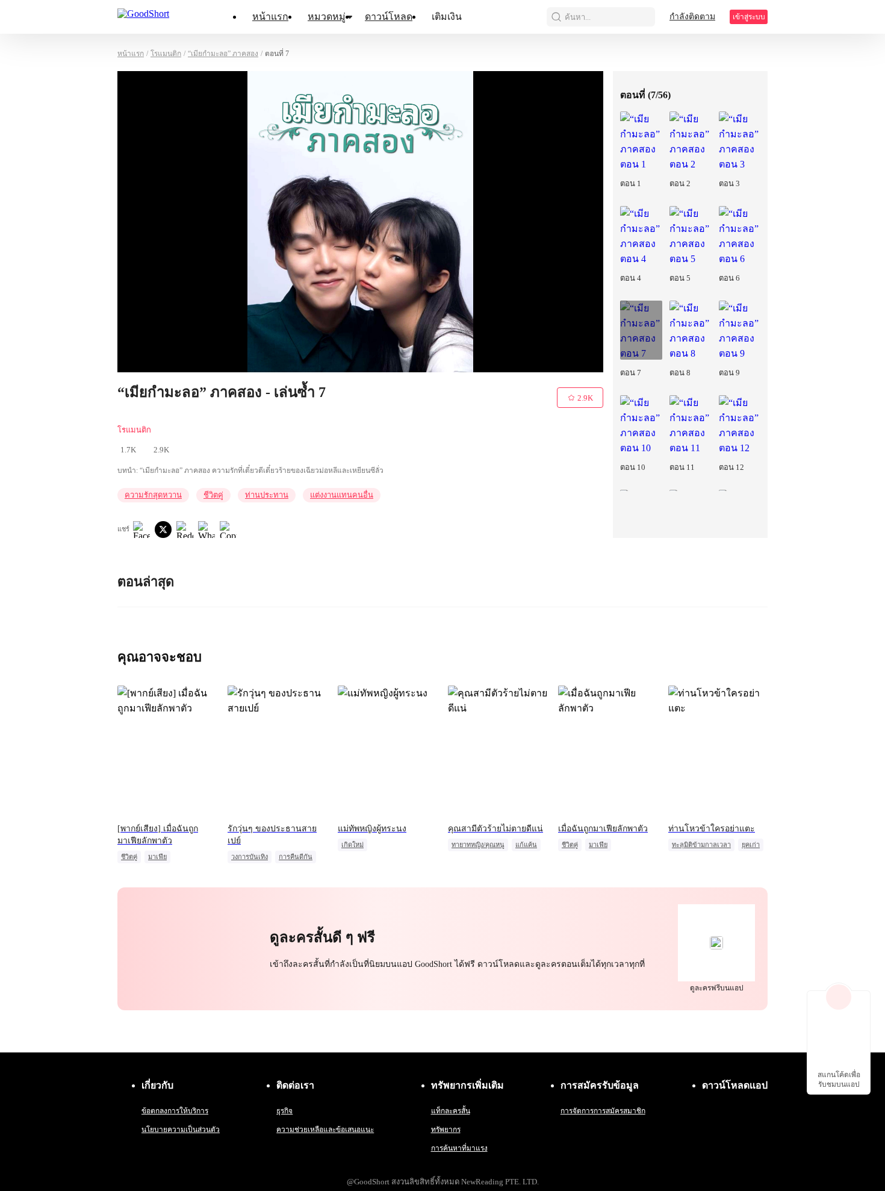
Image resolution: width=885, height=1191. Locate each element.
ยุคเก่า (751, 844)
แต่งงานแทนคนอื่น (341, 494)
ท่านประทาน (266, 494)
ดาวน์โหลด (388, 16)
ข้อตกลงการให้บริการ (174, 1111)
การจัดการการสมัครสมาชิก (602, 1111)
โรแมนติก (166, 53)
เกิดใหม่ (352, 844)
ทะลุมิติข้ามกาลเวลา (701, 844)
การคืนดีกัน (295, 856)
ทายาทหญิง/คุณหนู (478, 844)
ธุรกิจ (284, 1111)
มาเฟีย (157, 856)
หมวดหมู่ (327, 16)
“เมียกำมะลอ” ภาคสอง (223, 53)
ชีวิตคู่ (213, 494)
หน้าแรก (270, 16)
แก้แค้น (526, 844)
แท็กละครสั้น (450, 1111)
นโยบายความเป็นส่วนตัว (180, 1129)
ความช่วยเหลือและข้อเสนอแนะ (325, 1129)
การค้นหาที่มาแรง (459, 1148)
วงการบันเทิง (249, 856)
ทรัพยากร (446, 1129)
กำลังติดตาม (692, 16)
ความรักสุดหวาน (153, 494)
